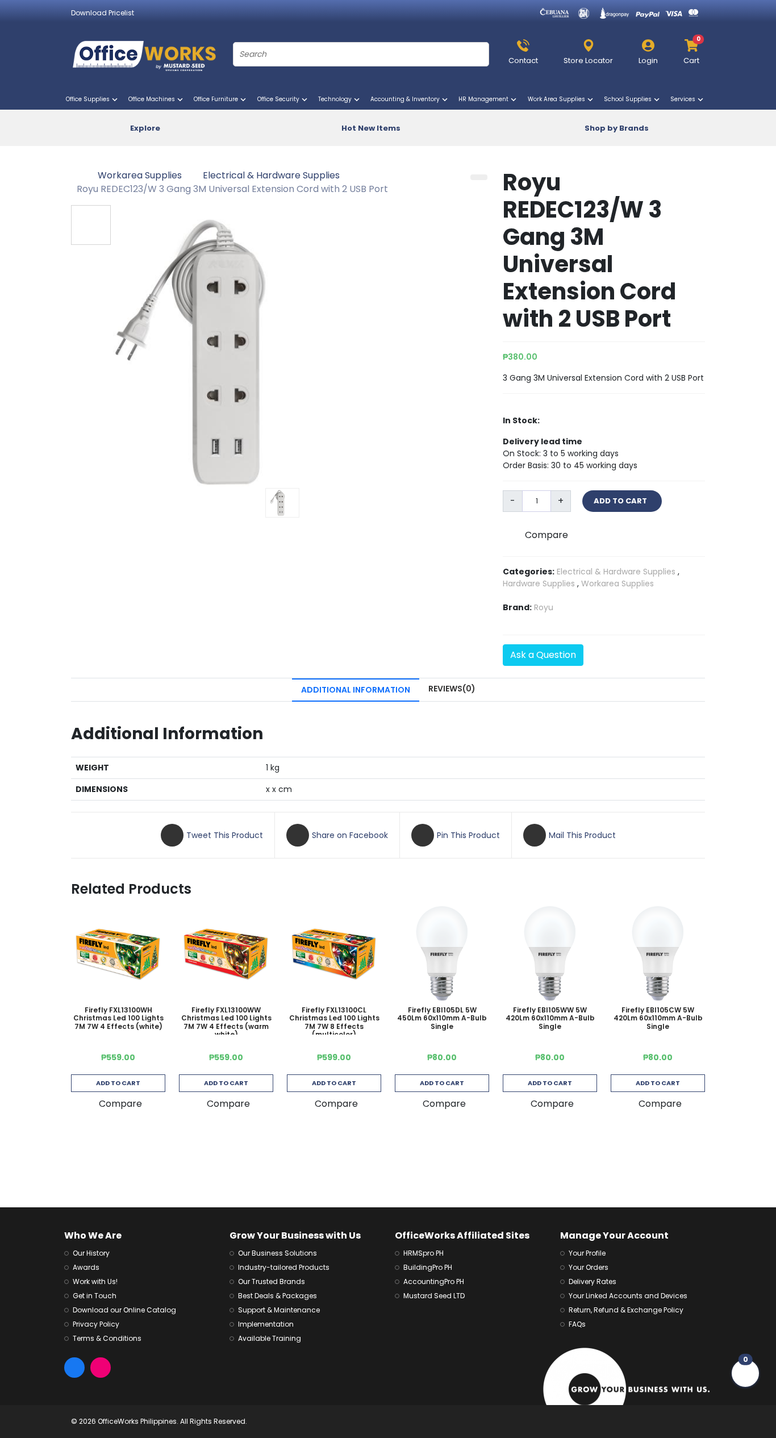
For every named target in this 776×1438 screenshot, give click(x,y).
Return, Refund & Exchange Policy (626, 1310)
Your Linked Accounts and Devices (628, 1296)
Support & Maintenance (279, 1310)
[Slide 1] (282, 503)
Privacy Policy (96, 1324)
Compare (546, 534)
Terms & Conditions (107, 1338)
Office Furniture (218, 99)
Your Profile (587, 1253)
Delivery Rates (592, 1281)
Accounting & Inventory (407, 99)
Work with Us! (95, 1281)
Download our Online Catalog (124, 1310)
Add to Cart (118, 1082)
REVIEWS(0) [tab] (451, 688)
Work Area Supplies (558, 99)
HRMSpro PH (423, 1253)
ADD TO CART (622, 500)
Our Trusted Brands (271, 1281)
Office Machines (153, 99)
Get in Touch (94, 1296)
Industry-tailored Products (283, 1267)
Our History (91, 1253)
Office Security (280, 99)
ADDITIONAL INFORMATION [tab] (355, 689)
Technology (337, 99)
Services (684, 99)
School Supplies (630, 99)
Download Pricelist (102, 13)
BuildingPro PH (427, 1267)
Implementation (266, 1324)
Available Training (269, 1338)
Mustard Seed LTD (434, 1296)
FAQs (577, 1324)
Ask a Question (543, 654)
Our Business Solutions (277, 1253)
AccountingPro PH (433, 1281)
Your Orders (588, 1267)
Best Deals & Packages (277, 1296)
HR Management (485, 99)
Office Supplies (90, 99)
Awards (86, 1267)
